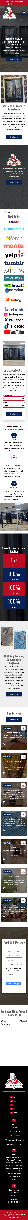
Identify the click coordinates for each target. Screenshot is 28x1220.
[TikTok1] (16, 1212)
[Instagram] (10, 1212)
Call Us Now (8, 728)
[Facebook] (7, 1212)
